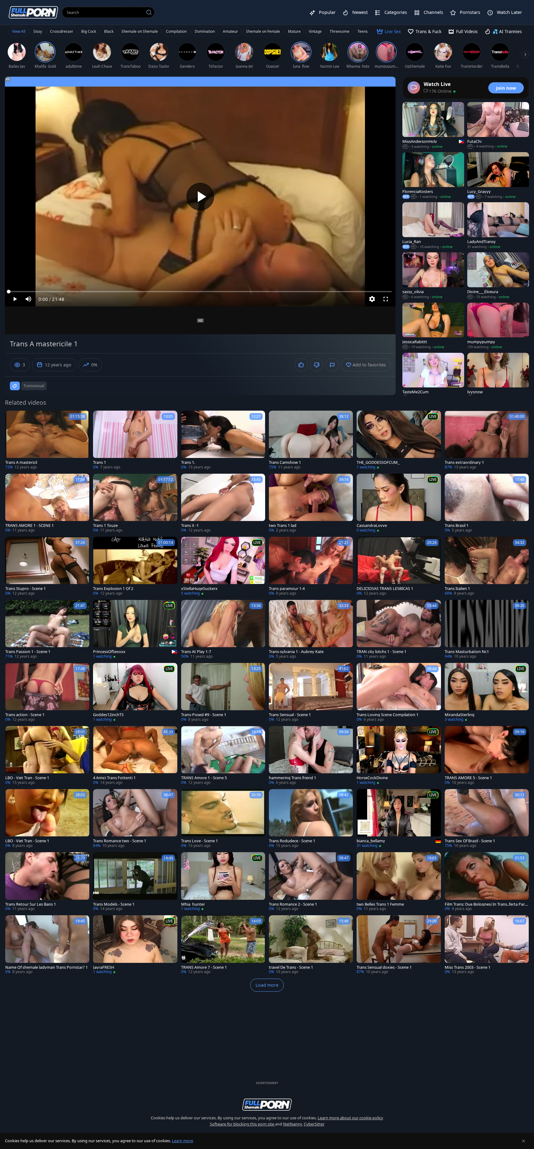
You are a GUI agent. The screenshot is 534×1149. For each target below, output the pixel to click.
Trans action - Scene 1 (24, 715)
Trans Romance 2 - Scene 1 (293, 904)
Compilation (176, 31)
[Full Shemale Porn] (33, 12)
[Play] (200, 197)
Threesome (340, 31)
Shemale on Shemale (139, 31)
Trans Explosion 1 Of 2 (113, 589)
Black (108, 31)
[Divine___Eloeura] (498, 275)
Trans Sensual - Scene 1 (290, 715)
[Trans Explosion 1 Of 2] (135, 566)
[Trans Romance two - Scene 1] (135, 818)
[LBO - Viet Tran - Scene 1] (47, 755)
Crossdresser (61, 31)
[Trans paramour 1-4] (311, 566)
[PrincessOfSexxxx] (135, 629)
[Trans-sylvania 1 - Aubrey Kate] (311, 629)
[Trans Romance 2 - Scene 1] (311, 882)
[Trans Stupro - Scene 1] (47, 566)
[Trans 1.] (223, 440)
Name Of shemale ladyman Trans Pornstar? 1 (46, 967)
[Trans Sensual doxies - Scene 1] (399, 945)
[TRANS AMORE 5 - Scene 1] (487, 755)
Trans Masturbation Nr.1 (467, 652)
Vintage (315, 31)
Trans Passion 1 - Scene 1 (27, 652)
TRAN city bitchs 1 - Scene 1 (381, 652)
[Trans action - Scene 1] (47, 692)
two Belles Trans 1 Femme (380, 904)
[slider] (200, 291)
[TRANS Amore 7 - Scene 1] (223, 945)
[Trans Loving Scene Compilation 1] (399, 692)
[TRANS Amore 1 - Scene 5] (223, 755)
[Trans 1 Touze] (135, 503)
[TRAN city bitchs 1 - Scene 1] (399, 629)
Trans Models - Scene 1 (113, 904)
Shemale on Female (263, 31)
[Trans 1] (135, 440)
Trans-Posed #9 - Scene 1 (203, 715)
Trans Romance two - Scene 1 (119, 841)
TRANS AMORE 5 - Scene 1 (468, 778)
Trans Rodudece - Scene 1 (292, 841)
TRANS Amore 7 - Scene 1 (204, 967)
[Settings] (372, 299)
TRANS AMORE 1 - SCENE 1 (29, 525)
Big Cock (88, 31)
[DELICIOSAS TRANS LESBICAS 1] (399, 566)
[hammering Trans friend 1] (311, 755)
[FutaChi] (498, 125)
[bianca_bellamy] (399, 818)
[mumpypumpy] (498, 326)
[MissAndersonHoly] (433, 125)
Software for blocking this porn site (242, 1124)
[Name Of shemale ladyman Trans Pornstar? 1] (47, 945)
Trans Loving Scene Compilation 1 (387, 715)
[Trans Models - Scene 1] (135, 882)
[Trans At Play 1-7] (223, 629)
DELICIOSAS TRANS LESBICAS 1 (385, 589)
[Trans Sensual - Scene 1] (311, 692)
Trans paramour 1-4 (287, 589)
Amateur (230, 31)
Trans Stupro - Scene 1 (25, 589)
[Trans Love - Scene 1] (223, 818)
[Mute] (28, 299)
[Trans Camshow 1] (311, 440)
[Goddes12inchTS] (135, 692)
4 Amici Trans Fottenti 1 (114, 778)
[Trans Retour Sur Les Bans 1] (47, 882)
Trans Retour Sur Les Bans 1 (30, 904)
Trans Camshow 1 (285, 462)
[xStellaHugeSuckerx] (223, 566)
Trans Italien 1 (457, 589)
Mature (294, 31)
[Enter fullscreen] (385, 299)
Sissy (37, 31)
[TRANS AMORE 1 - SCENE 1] (47, 503)
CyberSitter (314, 1124)
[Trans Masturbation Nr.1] (487, 629)
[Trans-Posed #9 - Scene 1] (223, 692)
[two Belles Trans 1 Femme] (399, 882)
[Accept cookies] (523, 1141)
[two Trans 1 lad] (311, 503)
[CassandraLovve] (399, 503)
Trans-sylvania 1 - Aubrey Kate (296, 652)
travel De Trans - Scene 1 (291, 967)
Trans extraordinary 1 (464, 462)
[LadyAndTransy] (498, 225)
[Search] (149, 12)
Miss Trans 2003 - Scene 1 (467, 967)
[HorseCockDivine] (399, 755)
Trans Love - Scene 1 (199, 841)
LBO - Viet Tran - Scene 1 (27, 778)
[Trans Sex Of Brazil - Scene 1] (487, 818)
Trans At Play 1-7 (196, 652)
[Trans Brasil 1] (487, 503)
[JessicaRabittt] (433, 326)
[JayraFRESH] (135, 945)
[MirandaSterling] (487, 692)
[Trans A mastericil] (47, 440)
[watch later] (13, 418)
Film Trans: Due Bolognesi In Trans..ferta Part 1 (485, 904)
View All (18, 31)
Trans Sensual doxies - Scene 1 (384, 967)
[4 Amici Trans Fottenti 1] (135, 755)
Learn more (182, 1140)
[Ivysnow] (498, 376)
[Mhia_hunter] (223, 882)
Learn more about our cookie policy (350, 1118)
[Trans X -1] (223, 503)
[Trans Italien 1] (487, 566)
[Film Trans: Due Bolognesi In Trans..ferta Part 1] (487, 882)
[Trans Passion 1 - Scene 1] (47, 629)
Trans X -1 (190, 525)
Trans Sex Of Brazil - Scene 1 (470, 841)
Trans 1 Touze (105, 525)
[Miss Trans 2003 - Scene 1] (487, 945)
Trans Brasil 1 (456, 525)
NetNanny (292, 1124)
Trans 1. (188, 462)
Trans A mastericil (21, 462)
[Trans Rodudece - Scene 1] (311, 818)
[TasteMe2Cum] (433, 376)
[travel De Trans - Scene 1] (311, 945)
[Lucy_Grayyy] (498, 175)
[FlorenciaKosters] (433, 175)
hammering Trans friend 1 (292, 778)
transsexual (33, 385)
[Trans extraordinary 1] (487, 440)
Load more (267, 985)
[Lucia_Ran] (433, 225)
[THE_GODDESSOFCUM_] (399, 440)
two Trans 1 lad (282, 525)
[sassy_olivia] (433, 275)
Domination (205, 31)
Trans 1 (99, 462)
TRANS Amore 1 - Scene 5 (204, 778)
